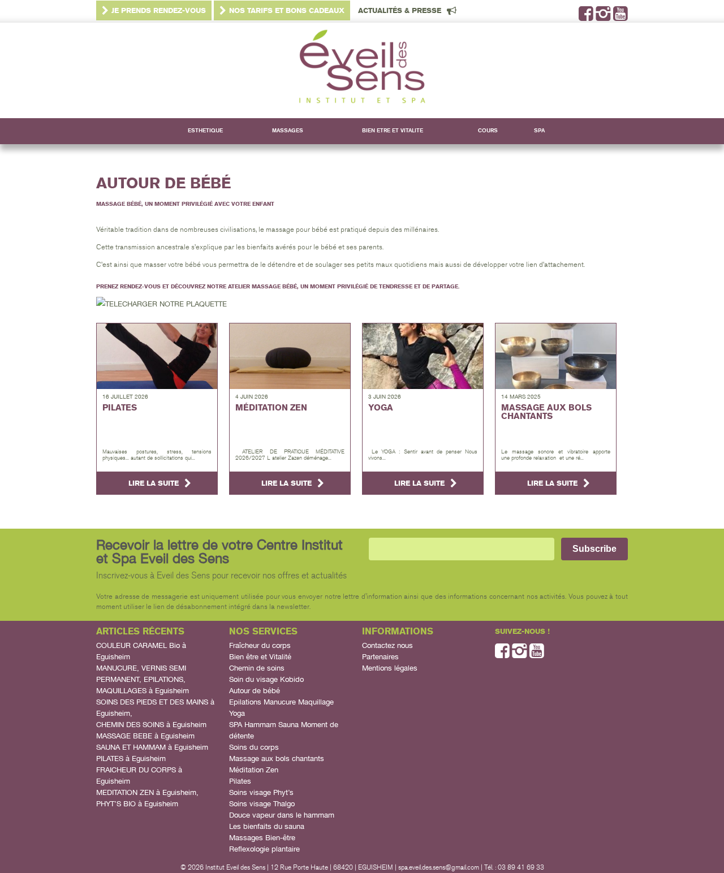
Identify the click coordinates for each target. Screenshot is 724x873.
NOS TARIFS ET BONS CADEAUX (286, 10)
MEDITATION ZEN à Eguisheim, (147, 792)
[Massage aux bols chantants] (555, 356)
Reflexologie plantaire (264, 849)
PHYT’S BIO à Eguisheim (137, 803)
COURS (488, 130)
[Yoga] (423, 356)
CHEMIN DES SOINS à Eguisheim (151, 724)
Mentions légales (389, 668)
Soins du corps (254, 747)
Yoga (237, 713)
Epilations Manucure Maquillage (281, 702)
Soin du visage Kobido (266, 679)
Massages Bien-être (262, 837)
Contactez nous (387, 645)
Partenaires (380, 656)
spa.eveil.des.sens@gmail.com (438, 867)
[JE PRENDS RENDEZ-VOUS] (161, 304)
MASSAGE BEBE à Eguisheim (145, 736)
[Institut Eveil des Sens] (362, 70)
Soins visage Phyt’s (261, 792)
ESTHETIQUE (205, 130)
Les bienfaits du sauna (266, 826)
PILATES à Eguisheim (131, 758)
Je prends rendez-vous (158, 10)
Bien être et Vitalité (260, 656)
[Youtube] (620, 17)
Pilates (240, 781)
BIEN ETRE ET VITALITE (392, 130)
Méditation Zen (253, 770)
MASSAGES (287, 130)
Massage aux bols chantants (276, 758)
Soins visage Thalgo (262, 803)
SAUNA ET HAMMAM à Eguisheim (152, 747)
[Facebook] (586, 17)
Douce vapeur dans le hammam (281, 815)
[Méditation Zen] (290, 356)
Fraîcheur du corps (260, 645)
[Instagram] (603, 17)
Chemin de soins (257, 668)
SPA (539, 130)
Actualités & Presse (399, 10)
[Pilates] (157, 356)
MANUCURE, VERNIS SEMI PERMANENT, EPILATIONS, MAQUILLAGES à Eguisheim (142, 679)
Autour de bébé (254, 690)
